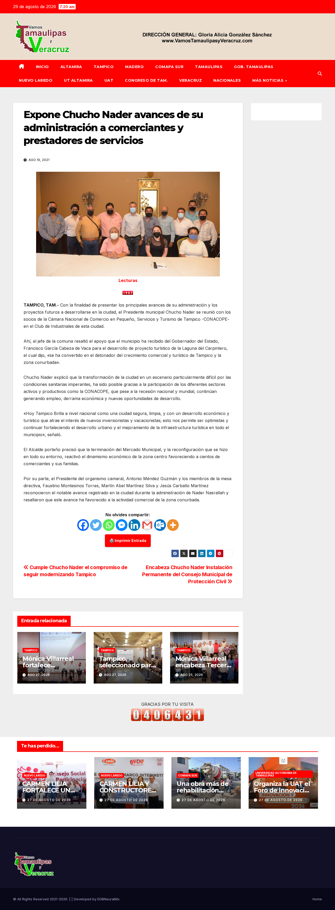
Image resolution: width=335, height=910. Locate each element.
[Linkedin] (134, 525)
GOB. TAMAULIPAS (253, 66)
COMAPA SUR (169, 66)
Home (317, 899)
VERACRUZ (190, 80)
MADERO (134, 66)
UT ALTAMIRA (78, 80)
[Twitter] (96, 525)
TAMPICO (104, 66)
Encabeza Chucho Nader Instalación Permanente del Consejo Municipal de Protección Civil (187, 574)
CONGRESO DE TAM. (146, 80)
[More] (173, 525)
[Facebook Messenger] (121, 525)
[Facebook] (83, 525)
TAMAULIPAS (208, 66)
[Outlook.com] (160, 525)
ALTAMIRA (71, 66)
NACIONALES (227, 80)
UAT (109, 80)
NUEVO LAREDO (35, 80)
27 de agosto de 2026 (49, 800)
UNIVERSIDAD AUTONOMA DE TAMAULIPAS (276, 774)
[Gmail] (147, 525)
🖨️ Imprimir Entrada (127, 540)
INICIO (42, 66)
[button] (320, 73)
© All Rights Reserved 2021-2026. (41, 899)
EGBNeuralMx (108, 899)
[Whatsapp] (109, 525)
